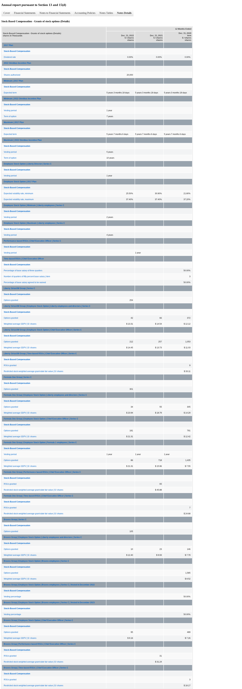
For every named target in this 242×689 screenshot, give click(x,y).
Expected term (10, 93)
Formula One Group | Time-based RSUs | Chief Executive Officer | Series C (38, 496)
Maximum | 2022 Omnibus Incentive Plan (23, 140)
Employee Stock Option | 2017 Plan (20, 182)
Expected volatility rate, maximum (19, 199)
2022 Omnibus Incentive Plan (17, 63)
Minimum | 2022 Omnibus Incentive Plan (22, 99)
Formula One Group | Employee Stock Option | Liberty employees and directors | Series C (45, 395)
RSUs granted (10, 365)
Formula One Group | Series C (18, 377)
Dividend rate (10, 57)
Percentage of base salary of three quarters (23, 271)
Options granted (11, 300)
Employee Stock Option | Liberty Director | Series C (28, 164)
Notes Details (124, 13)
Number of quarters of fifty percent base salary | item (27, 276)
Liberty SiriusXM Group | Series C (19, 288)
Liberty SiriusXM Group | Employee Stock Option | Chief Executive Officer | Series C (43, 330)
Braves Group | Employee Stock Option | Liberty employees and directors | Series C (43, 537)
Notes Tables (106, 13)
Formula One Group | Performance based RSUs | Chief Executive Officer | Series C (42, 472)
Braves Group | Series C (15, 520)
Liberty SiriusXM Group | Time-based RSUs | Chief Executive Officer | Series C (40, 354)
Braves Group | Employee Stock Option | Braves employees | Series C (36, 561)
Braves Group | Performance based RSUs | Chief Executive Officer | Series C (40, 644)
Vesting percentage (12, 597)
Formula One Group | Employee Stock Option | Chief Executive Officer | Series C (41, 419)
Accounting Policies (84, 13)
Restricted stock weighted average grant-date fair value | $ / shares (33, 371)
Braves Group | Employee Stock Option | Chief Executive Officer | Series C (38, 620)
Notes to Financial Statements (55, 13)
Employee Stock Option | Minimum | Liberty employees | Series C (34, 205)
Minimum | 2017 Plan (13, 81)
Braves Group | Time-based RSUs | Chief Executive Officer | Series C (36, 668)
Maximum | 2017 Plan (14, 122)
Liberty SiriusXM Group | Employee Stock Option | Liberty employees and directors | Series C (47, 306)
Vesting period (10, 110)
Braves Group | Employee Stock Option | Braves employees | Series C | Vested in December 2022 (49, 585)
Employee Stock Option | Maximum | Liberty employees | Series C (34, 223)
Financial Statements (24, 13)
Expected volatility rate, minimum (18, 193)
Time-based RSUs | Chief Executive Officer (24, 259)
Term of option (10, 116)
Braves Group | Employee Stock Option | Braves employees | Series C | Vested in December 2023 (49, 603)
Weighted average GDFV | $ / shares (20, 324)
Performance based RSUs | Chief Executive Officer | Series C (32, 241)
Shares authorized (12, 75)
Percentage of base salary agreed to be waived (25, 282)
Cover (6, 13)
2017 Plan (8, 45)
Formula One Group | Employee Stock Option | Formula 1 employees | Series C (40, 442)
